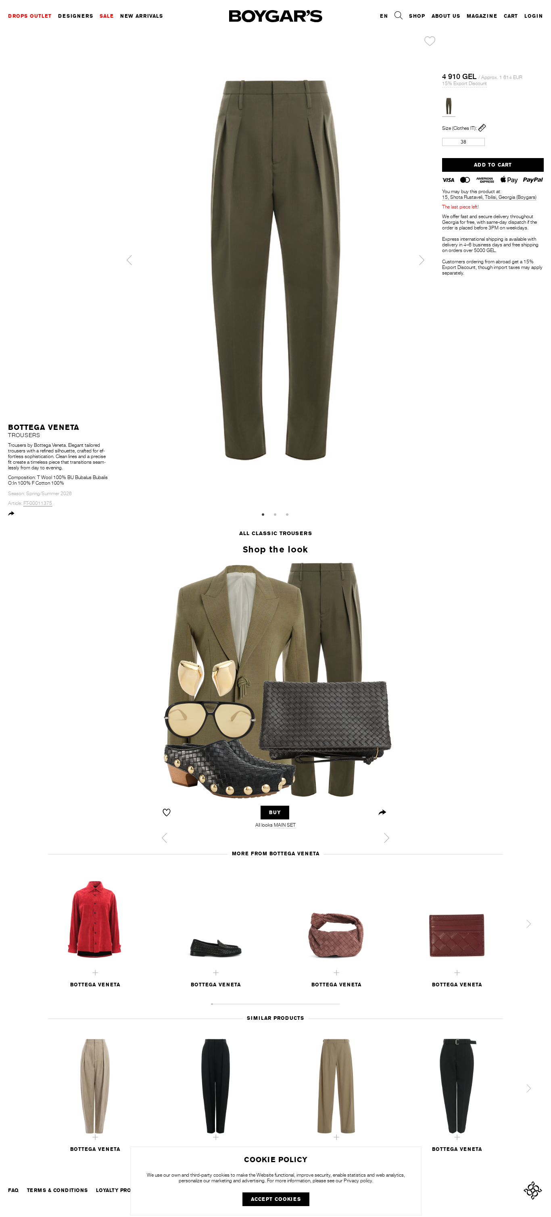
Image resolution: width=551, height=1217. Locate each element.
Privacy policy (358, 1181)
